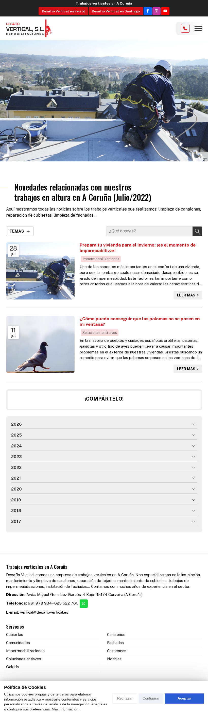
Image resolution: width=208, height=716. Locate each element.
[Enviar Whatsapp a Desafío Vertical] (84, 603)
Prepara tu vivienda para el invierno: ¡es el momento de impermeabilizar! (138, 247)
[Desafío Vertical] (29, 28)
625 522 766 (66, 603)
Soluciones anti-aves (99, 332)
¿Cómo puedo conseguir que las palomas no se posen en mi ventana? (140, 321)
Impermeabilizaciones (100, 259)
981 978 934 (40, 603)
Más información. (65, 709)
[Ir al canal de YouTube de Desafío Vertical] (165, 11)
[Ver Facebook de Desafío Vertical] (148, 11)
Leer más (186, 295)
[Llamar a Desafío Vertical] (185, 28)
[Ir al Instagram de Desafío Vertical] (156, 11)
